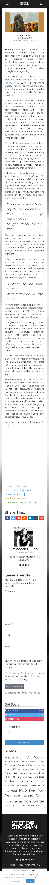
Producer (12, 796)
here (7, 425)
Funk (30, 777)
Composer (10, 765)
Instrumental (36, 785)
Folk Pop (10, 776)
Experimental (33, 773)
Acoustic (9, 757)
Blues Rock (39, 762)
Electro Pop (11, 773)
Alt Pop (33, 757)
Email (8, 635)
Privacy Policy (16, 865)
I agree (30, 881)
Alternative (21, 758)
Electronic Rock (36, 769)
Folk (41, 773)
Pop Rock (37, 790)
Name (8, 624)
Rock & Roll (9, 802)
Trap (19, 806)
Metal (14, 791)
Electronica (22, 769)
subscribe (34, 676)
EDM (13, 769)
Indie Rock (21, 786)
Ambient (15, 761)
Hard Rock (39, 777)
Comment (11, 591)
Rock (40, 796)
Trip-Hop (25, 805)
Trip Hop (36, 805)
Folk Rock (22, 777)
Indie (42, 782)
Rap (24, 796)
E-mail (9, 732)
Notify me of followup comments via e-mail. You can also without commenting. (24, 676)
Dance (32, 765)
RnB (31, 796)
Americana (27, 761)
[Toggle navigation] (8, 4)
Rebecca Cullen (30, 41)
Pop (23, 790)
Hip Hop (24, 781)
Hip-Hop (10, 781)
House (36, 782)
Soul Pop (13, 806)
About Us (30, 865)
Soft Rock (18, 802)
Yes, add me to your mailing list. (24, 693)
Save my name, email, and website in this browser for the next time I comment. (23, 664)
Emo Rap (23, 773)
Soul (7, 806)
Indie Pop (9, 786)
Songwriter (34, 801)
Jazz (7, 791)
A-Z (38, 865)
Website (9, 646)
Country (22, 765)
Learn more (15, 881)
